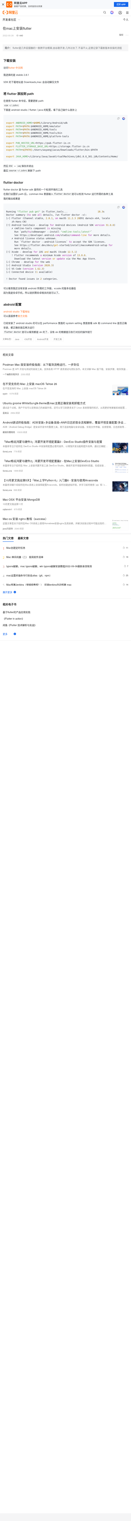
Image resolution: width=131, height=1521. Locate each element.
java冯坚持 (8, 528)
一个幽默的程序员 (11, 374)
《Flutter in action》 (13, 618)
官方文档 (22, 315)
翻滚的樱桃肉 (9, 432)
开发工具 (58, 339)
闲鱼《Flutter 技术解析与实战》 (20, 625)
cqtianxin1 (7, 509)
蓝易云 (6, 412)
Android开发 (42, 339)
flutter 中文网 (15, 67)
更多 (5, 634)
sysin (5, 393)
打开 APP (121, 4)
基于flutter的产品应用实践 (16, 612)
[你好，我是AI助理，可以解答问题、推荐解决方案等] (111, 12)
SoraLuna (7, 451)
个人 (125, 19)
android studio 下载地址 (16, 311)
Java (17, 339)
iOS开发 (28, 339)
